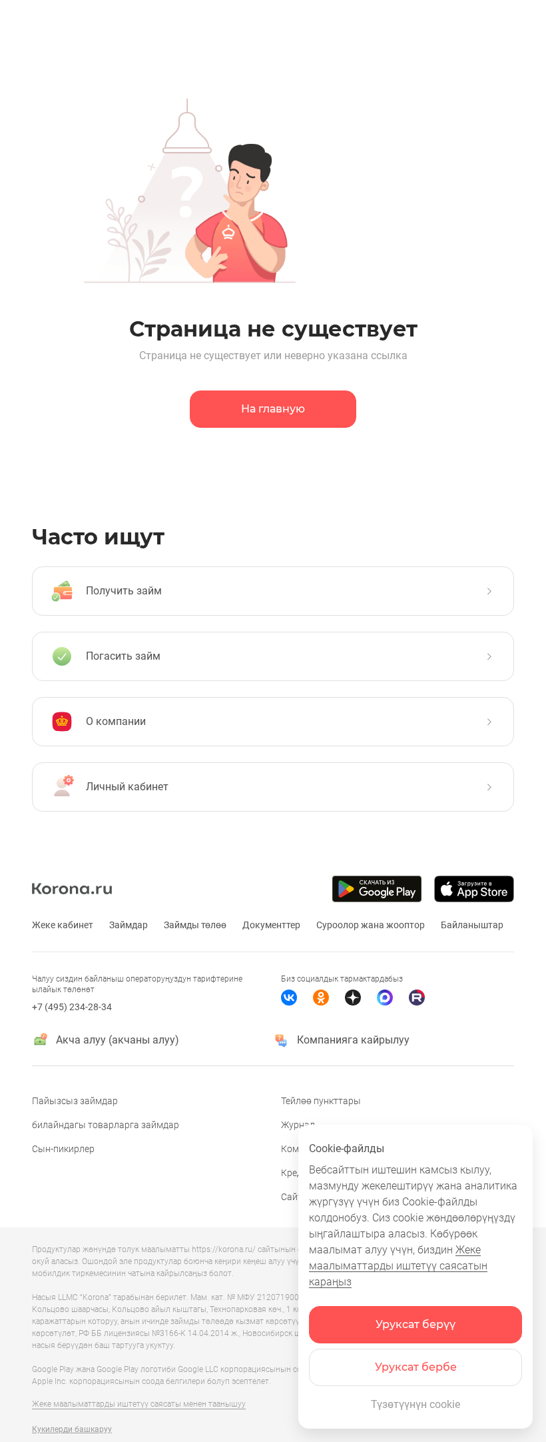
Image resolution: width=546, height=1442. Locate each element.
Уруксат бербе (416, 1367)
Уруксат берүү (415, 1324)
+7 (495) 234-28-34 (72, 1007)
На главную (273, 408)
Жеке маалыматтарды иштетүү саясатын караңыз (398, 1265)
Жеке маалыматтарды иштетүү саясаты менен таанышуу (139, 1404)
